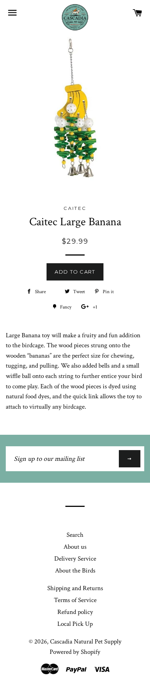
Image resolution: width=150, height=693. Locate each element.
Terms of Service (75, 600)
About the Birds (75, 570)
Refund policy (75, 612)
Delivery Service (75, 558)
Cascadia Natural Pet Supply (86, 641)
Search (75, 535)
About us (75, 547)
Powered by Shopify (75, 652)
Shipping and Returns (75, 588)
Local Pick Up (75, 624)
